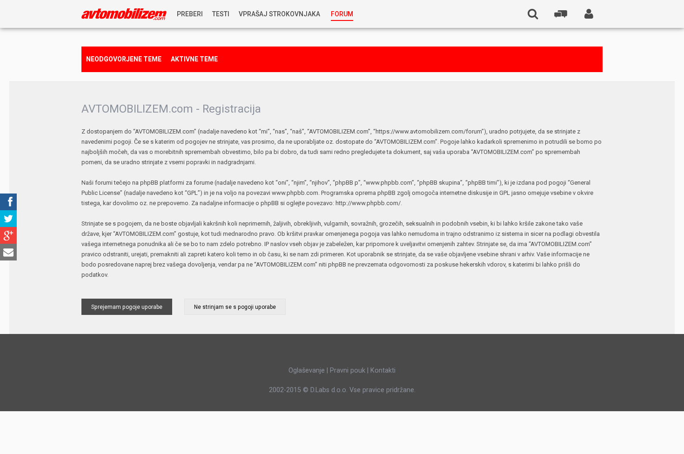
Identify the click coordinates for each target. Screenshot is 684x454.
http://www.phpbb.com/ (368, 203)
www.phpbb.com (295, 192)
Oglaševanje (306, 370)
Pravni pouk (347, 370)
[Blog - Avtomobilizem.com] (124, 14)
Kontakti (383, 370)
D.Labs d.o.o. (329, 390)
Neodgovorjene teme (123, 59)
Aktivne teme (194, 59)
